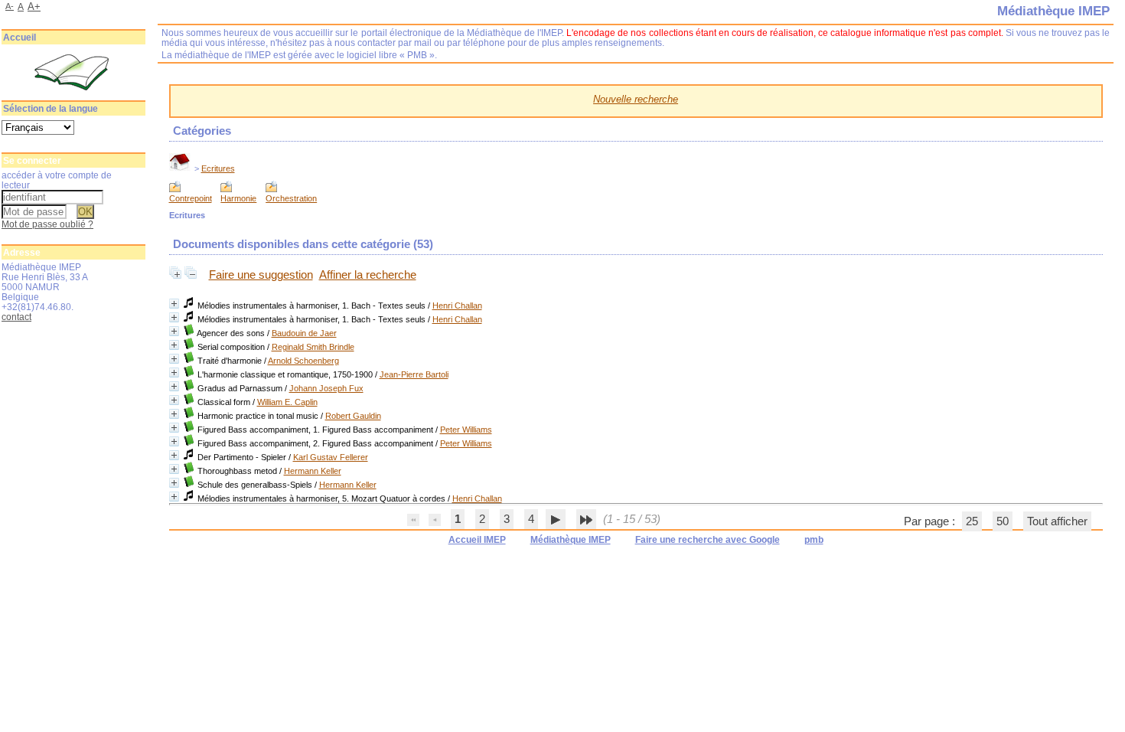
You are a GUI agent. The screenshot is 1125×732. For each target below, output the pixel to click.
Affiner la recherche (367, 275)
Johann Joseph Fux (326, 388)
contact (16, 317)
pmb (813, 539)
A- (9, 6)
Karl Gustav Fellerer (330, 457)
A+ (34, 6)
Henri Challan (457, 305)
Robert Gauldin (353, 415)
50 (1002, 521)
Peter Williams (466, 429)
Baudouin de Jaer (304, 333)
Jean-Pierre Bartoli (414, 374)
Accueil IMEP (477, 539)
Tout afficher (1057, 521)
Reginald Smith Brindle (313, 346)
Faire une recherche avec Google (707, 539)
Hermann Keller (312, 470)
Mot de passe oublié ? (47, 224)
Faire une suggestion (261, 275)
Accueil (19, 37)
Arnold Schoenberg (303, 360)
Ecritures (218, 168)
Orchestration (291, 198)
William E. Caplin (287, 402)
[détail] (174, 304)
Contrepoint (190, 198)
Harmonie (238, 198)
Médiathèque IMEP (570, 539)
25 (972, 521)
